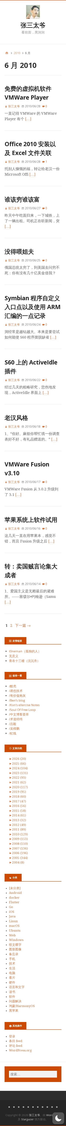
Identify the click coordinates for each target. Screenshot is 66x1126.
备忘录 (13, 954)
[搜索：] (33, 1074)
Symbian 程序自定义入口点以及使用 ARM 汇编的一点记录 (33, 307)
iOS (11, 912)
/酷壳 (12, 686)
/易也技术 (16, 691)
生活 (12, 968)
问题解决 (15, 1001)
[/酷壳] (9, 1106)
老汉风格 (16, 418)
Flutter (14, 902)
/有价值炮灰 (17, 695)
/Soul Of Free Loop (22, 710)
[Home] (7, 53)
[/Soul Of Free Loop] (33, 1106)
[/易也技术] (14, 1106)
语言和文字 (17, 987)
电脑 (12, 973)
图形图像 (15, 949)
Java (12, 916)
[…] (28, 119)
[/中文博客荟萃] (38, 1106)
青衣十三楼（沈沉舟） (24, 661)
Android (15, 893)
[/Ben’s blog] (23, 1106)
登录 (12, 1036)
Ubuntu (15, 930)
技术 (12, 963)
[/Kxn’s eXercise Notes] (28, 1106)
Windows (16, 940)
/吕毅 (12, 724)
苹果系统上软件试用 (31, 520)
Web (12, 935)
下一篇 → (23, 625)
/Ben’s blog (17, 700)
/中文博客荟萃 (19, 714)
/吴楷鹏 (14, 728)
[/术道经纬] (43, 1106)
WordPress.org (20, 1050)
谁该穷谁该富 (22, 199)
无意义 (13, 656)
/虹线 (12, 733)
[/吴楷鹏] (52, 1106)
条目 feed (15, 1041)
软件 (12, 996)
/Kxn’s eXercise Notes (24, 705)
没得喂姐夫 (19, 251)
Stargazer (27, 1119)
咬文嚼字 (15, 945)
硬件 (12, 982)
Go (11, 907)
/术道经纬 (16, 719)
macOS (14, 926)
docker (14, 897)
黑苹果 (13, 1010)
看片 (12, 977)
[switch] (58, 1118)
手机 (12, 959)
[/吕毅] (47, 1106)
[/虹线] (57, 1106)
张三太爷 (33, 25)
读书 (12, 992)
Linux (13, 921)
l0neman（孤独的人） (25, 651)
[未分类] (15, 888)
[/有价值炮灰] (19, 1106)
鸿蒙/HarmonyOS (22, 1006)
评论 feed (15, 1046)
